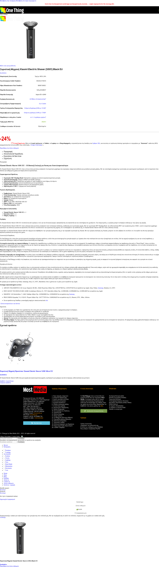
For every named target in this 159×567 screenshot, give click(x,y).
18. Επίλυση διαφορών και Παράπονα (63, 424)
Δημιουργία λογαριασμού (7, 499)
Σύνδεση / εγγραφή (9, 485)
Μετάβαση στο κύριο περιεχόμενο (26, 1)
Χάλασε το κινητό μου (115, 409)
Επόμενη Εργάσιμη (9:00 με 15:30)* (35, 108)
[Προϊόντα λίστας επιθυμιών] (153, 10)
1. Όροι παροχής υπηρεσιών (60, 396)
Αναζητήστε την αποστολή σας (89, 425)
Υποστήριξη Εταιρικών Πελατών (118, 401)
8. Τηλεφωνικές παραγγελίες (60, 407)
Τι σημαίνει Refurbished (116, 406)
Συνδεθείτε (3, 73)
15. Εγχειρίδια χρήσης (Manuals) (61, 419)
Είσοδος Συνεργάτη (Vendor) (117, 397)
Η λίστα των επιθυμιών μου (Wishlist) (91, 427)
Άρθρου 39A (96, 143)
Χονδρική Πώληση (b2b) (116, 396)
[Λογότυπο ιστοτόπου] (12, 14)
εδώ (47, 300)
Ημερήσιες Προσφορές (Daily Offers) (120, 402)
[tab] (8, 151)
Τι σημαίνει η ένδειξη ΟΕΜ (117, 407)
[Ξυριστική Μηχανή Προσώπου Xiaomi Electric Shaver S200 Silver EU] (20, 367)
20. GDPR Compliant (58, 427)
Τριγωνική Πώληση (115, 399)
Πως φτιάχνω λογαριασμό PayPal (90, 428)
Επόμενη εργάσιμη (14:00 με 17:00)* (35, 112)
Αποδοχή (2, 517)
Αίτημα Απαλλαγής (36, 145)
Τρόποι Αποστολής (86, 423)
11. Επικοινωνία (56, 412)
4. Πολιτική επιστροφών (59, 401)
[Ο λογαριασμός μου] (156, 10)
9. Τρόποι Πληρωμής (58, 409)
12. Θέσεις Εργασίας (58, 414)
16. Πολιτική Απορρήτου (59, 421)
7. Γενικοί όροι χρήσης (58, 406)
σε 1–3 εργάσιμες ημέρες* (38, 117)
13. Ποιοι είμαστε (57, 416)
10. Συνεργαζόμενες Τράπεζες (61, 411)
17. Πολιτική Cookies (58, 422)
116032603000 (38, 418)
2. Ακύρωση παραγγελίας (59, 397)
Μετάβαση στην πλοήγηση (8, 1)
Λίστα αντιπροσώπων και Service (10, 303)
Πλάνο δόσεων (113, 404)
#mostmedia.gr (37, 413)
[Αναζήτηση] (151, 10)
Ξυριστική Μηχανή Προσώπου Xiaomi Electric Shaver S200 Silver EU (26, 371)
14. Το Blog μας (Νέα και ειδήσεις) (62, 417)
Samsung (100, 288)
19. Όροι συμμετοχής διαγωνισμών (62, 426)
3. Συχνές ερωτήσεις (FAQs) (60, 399)
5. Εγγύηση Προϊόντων (58, 402)
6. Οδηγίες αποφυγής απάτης (60, 404)
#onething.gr (33, 414)
